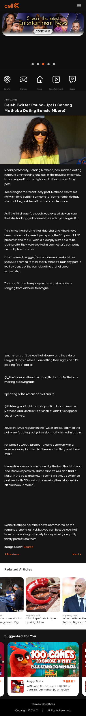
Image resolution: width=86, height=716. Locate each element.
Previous (12, 554)
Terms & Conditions (43, 704)
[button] (32, 64)
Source (28, 547)
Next (76, 554)
